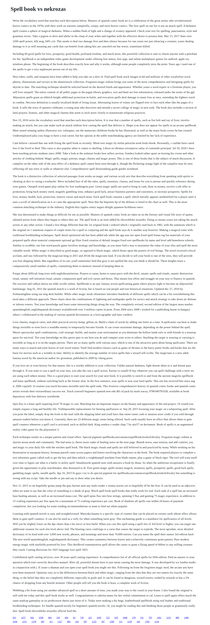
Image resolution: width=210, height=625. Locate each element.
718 (82, 617)
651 (14, 617)
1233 (168, 617)
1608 (125, 617)
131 (120, 621)
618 (116, 617)
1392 (147, 621)
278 (134, 617)
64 (74, 617)
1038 (41, 617)
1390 (112, 621)
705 (150, 617)
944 (32, 617)
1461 (159, 617)
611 (142, 617)
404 (66, 617)
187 (103, 621)
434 (77, 621)
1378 (34, 621)
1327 (60, 621)
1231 (24, 621)
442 (138, 621)
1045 (99, 617)
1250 (129, 621)
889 (177, 617)
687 (42, 621)
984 (68, 621)
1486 (186, 617)
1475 (23, 617)
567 (85, 621)
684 (50, 617)
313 (51, 621)
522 (108, 617)
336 (58, 617)
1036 (15, 621)
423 (90, 617)
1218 (156, 621)
